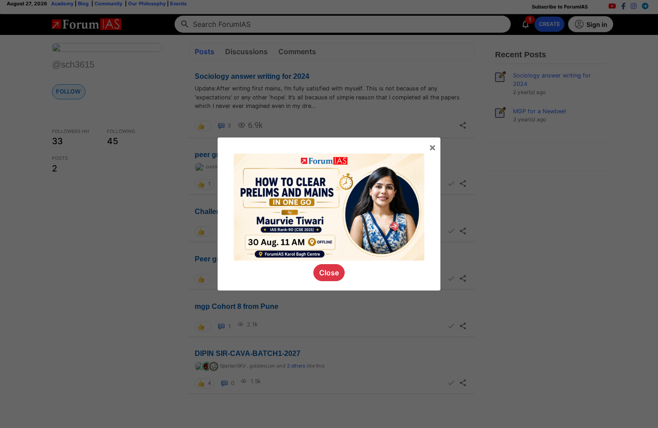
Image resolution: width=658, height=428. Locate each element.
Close (329, 272)
